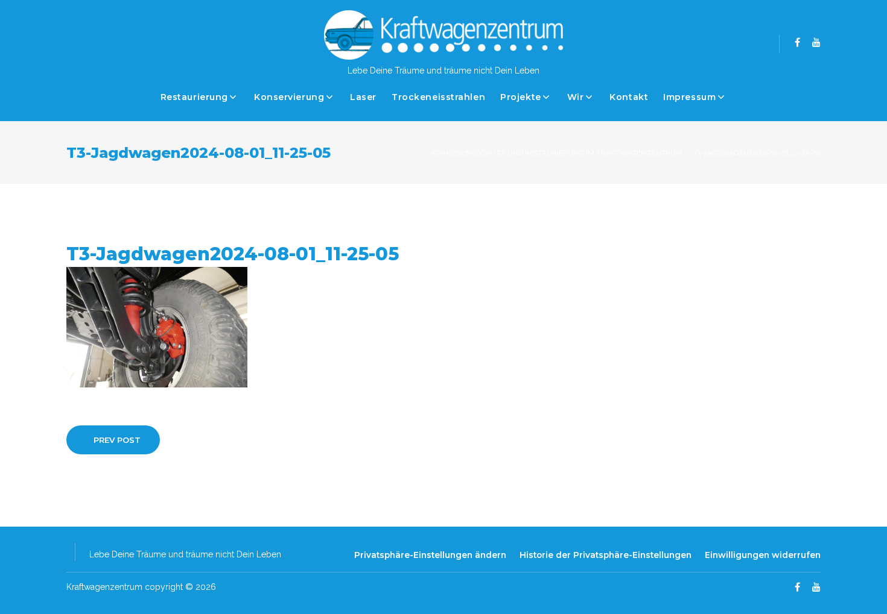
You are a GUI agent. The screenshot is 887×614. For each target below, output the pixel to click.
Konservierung (289, 97)
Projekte (520, 97)
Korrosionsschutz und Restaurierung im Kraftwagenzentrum (556, 153)
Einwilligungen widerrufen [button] (763, 555)
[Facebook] (797, 42)
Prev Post (117, 440)
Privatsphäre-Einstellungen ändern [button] (430, 555)
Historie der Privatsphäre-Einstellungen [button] (605, 555)
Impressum (689, 97)
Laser (363, 97)
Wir (575, 97)
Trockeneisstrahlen (438, 97)
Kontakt (628, 97)
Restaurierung (194, 97)
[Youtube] (816, 42)
